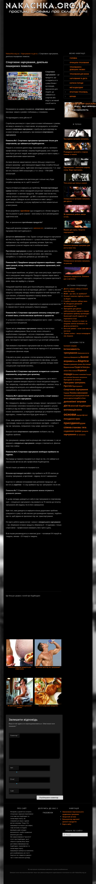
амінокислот (38, 228)
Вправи (73, 96)
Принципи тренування (79, 62)
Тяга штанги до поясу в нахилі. (75, 183)
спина (67, 427)
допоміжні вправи (75, 401)
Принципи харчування (79, 377)
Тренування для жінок (79, 74)
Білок (75, 361)
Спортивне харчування (76, 389)
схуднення (69, 431)
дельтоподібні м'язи (77, 398)
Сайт (12, 791)
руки (82, 423)
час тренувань (81, 435)
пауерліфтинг (82, 415)
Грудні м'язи (80, 367)
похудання (69, 418)
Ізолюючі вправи (70, 346)
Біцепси (83, 361)
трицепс (84, 431)
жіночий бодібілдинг (80, 405)
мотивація (70, 409)
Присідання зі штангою (72, 379)
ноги (79, 409)
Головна (73, 58)
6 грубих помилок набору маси (75, 301)
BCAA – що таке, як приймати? (75, 293)
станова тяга (79, 427)
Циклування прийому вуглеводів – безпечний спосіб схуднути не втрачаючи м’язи (77, 316)
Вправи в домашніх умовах (73, 364)
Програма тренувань (74, 382)
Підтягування (77, 386)
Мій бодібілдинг (76, 87)
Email (13, 779)
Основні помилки (79, 374)
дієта (67, 405)
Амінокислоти (83, 353)
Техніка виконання (79, 392)
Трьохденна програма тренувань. (76, 139)
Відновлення (69, 367)
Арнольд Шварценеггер (72, 357)
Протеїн (68, 385)
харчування (70, 434)
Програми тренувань (79, 92)
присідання (72, 423)
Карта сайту (66, 824)
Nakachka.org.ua (12, 53)
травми (77, 431)
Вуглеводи (87, 364)
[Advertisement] (48, 33)
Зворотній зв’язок (69, 817)
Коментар (14, 735)
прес (77, 418)
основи (70, 414)
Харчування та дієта (29, 53)
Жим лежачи (72, 371)
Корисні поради (76, 83)
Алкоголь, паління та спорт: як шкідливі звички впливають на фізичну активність (75, 323)
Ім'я (13, 768)
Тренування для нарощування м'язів (76, 396)
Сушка (66, 393)
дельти (66, 398)
